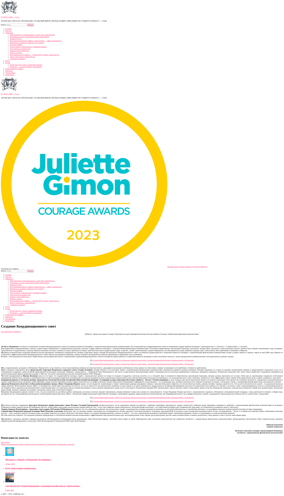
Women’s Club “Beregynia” (19, 51)
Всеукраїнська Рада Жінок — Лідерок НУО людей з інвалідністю (34, 55)
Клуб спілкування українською (20, 468)
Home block (9, 75)
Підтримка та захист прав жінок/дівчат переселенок (29, 37)
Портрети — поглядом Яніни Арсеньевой (25, 67)
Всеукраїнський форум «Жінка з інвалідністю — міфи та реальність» (36, 41)
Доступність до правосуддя (20, 49)
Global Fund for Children (14, 69)
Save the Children (16, 45)
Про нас (8, 31)
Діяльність (9, 33)
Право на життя (16, 53)
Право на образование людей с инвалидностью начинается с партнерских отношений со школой (37, 444)
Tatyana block (10, 73)
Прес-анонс (5, 442)
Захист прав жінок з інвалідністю (22, 57)
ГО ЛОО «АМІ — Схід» (10, 17)
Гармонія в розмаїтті (17, 59)
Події (7, 61)
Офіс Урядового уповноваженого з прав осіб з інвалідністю (32, 35)
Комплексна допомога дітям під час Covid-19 (27, 43)
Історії (7, 63)
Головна (8, 29)
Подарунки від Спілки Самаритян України (26, 65)
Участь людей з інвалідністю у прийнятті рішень (28, 47)
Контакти (9, 71)
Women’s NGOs (15, 39)
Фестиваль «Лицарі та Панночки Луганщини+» (28, 459)
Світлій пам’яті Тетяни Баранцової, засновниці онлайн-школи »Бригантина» (42, 486)
